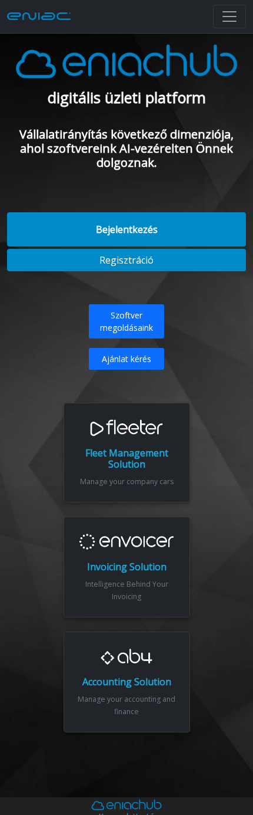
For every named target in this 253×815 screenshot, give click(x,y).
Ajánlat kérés (126, 358)
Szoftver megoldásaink (126, 321)
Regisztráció (126, 260)
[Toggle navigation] (229, 16)
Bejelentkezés (127, 229)
